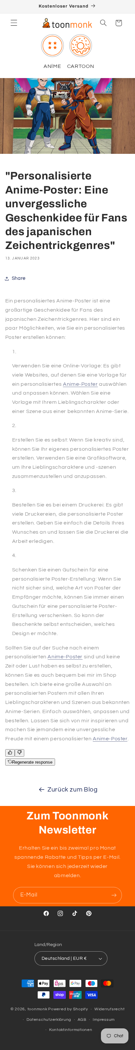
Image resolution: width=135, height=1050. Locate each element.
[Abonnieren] (114, 895)
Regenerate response (32, 762)
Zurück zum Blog (72, 790)
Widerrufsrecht (109, 1009)
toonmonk (38, 1009)
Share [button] (19, 278)
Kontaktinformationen (70, 1030)
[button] (13, 23)
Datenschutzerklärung (49, 1019)
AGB (82, 1019)
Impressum (104, 1019)
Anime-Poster (80, 384)
